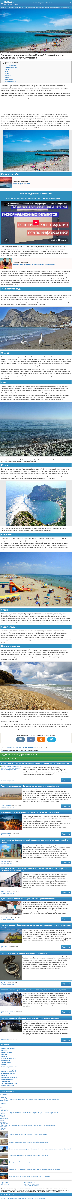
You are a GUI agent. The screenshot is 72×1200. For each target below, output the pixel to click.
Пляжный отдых (7, 1079)
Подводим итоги (10, 81)
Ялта (6, 71)
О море (7, 69)
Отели (3, 1065)
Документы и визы (8, 1073)
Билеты (4, 1075)
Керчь (7, 73)
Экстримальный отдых (9, 1083)
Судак (7, 77)
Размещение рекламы (31, 1184)
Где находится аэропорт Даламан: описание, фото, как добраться (30, 786)
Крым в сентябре (10, 65)
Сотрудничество (29, 1182)
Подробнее (66, 780)
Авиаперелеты (6, 1063)
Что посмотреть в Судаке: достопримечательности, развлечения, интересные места (36, 926)
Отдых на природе (7, 1069)
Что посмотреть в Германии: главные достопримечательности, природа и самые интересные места (34, 869)
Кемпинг (4, 1054)
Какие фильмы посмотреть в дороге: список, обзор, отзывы (34, 264)
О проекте (41, 3)
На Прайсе (9, 2)
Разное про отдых (7, 1085)
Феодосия (8, 75)
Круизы (4, 1056)
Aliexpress (4, 1050)
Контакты (49, 3)
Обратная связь (6, 1184)
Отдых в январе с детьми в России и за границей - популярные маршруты (34, 990)
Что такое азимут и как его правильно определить (24, 953)
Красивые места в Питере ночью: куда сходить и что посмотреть (30, 812)
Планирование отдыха (9, 1077)
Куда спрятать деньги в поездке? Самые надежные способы (28, 898)
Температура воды (11, 67)
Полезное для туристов (7, 781)
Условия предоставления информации (13, 1198)
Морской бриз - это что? (21, 183)
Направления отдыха (8, 1058)
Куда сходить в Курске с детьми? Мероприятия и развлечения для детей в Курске (34, 841)
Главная (34, 3)
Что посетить (6, 1060)
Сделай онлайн (6, 1052)
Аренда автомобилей (8, 1071)
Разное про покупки (8, 1048)
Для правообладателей (31, 1185)
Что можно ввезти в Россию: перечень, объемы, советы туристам (30, 1018)
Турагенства (5, 1081)
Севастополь (9, 79)
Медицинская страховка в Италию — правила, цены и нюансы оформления (35, 763)
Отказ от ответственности (36, 1198)
